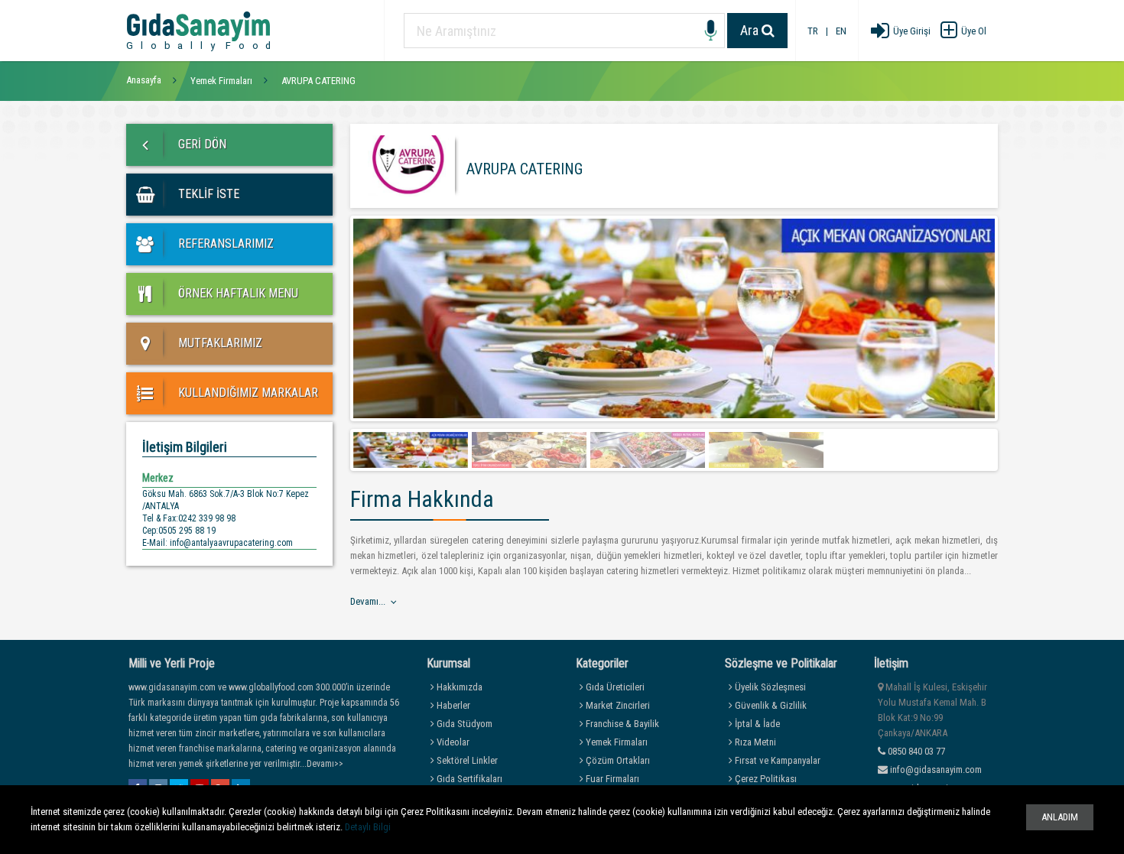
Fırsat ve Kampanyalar (776, 760)
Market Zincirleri (616, 705)
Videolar (451, 742)
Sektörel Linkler (466, 760)
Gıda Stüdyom (463, 723)
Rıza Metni (754, 742)
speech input (711, 31)
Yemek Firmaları (615, 742)
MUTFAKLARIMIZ (218, 343)
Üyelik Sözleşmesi (769, 687)
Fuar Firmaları (611, 778)
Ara (751, 30)
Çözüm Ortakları (616, 760)
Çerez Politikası (765, 778)
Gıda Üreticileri (614, 687)
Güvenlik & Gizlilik (770, 705)
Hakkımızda (458, 687)
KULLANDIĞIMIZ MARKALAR (246, 392)
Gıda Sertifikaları (468, 778)
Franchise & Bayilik (621, 723)
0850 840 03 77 (915, 751)
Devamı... (367, 601)
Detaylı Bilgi (368, 827)
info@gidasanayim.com (936, 769)
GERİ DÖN (200, 144)
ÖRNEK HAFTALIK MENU (236, 293)
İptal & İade (756, 723)
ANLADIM (1059, 817)
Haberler (452, 705)
